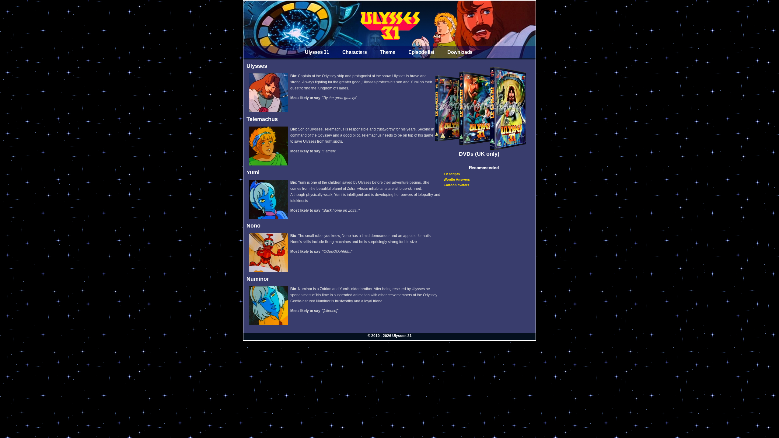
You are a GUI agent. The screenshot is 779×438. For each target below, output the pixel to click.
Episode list (421, 52)
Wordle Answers (457, 179)
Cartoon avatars (456, 185)
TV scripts (452, 174)
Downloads (460, 52)
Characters (354, 52)
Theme (387, 52)
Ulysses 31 (317, 52)
